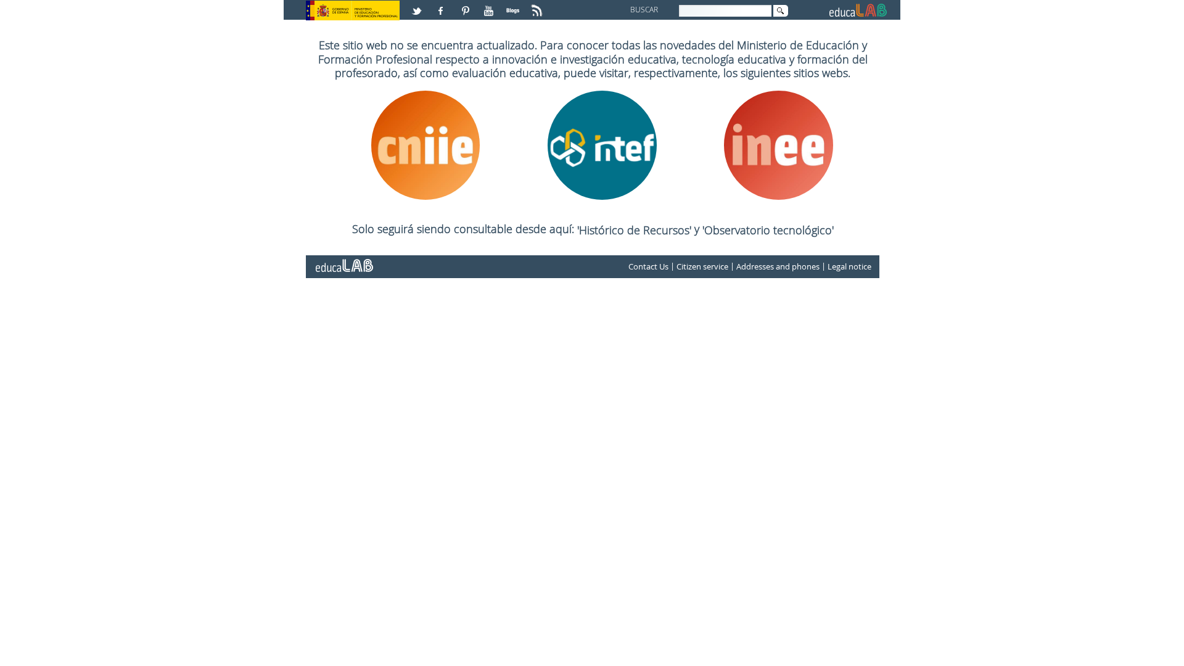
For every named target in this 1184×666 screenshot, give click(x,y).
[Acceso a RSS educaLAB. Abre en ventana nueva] (538, 5)
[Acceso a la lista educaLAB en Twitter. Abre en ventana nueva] (418, 5)
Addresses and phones (778, 266)
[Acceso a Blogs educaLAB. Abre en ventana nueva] (514, 5)
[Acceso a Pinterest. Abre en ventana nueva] (466, 5)
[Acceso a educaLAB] (343, 260)
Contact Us (648, 266)
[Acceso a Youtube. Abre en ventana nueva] (490, 5)
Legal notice (849, 266)
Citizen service (702, 266)
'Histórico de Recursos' (635, 230)
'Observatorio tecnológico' (768, 230)
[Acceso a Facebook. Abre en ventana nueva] (442, 5)
